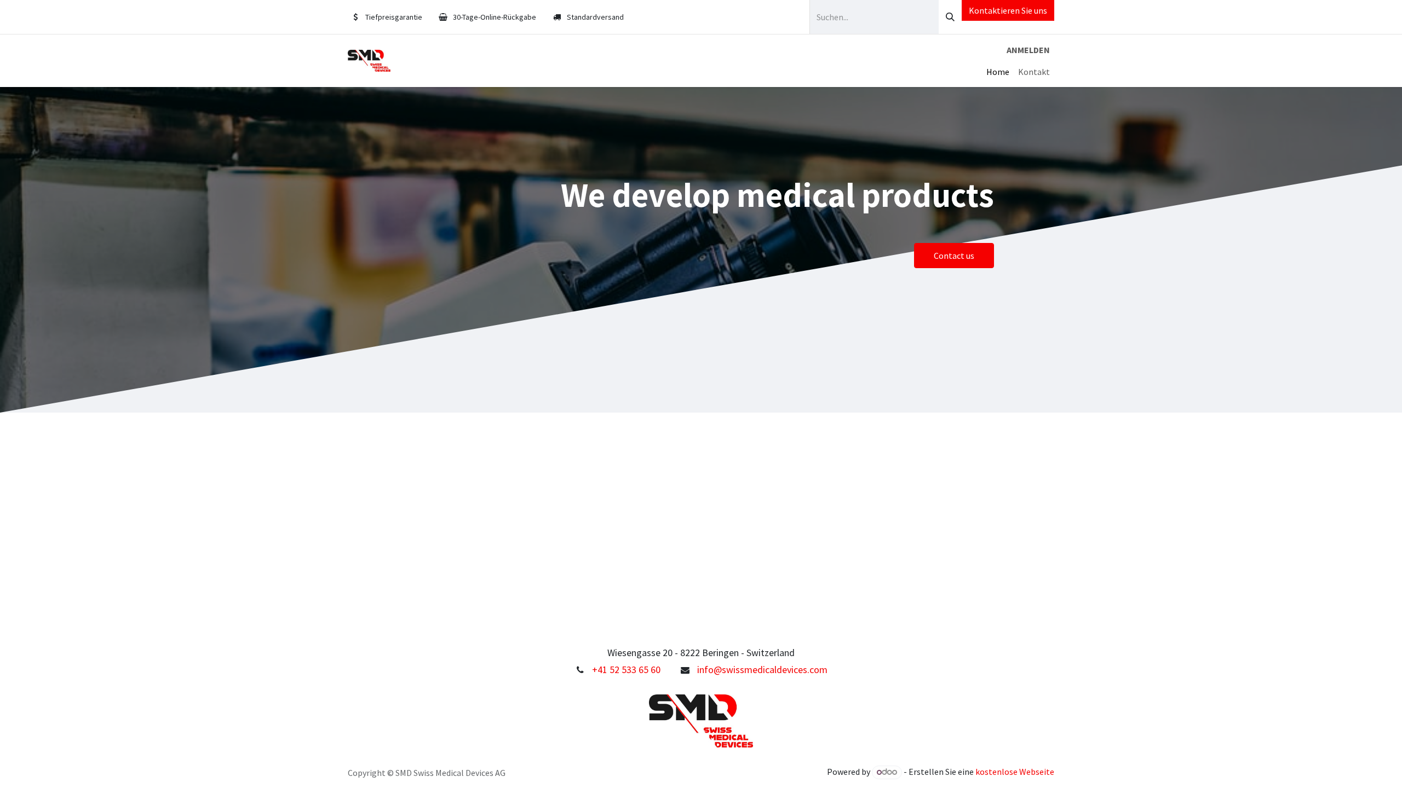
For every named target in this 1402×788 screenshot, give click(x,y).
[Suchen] (950, 17)
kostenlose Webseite (1014, 771)
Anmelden (1028, 49)
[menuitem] (998, 72)
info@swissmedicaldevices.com (762, 669)
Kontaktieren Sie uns (1008, 10)
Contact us (954, 255)
